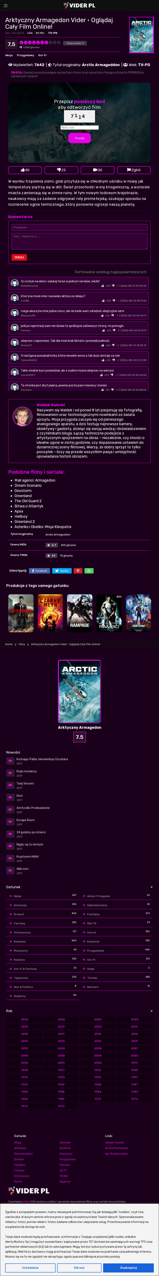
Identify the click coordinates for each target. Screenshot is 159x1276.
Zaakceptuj (128, 1268)
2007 (134, 1048)
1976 (134, 1098)
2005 (61, 1055)
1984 (97, 1091)
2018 (24, 1033)
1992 (97, 1077)
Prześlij (79, 138)
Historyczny (22, 932)
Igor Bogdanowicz (116, 1153)
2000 (98, 1062)
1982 (24, 1098)
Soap (90, 968)
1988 (97, 1084)
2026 (24, 1019)
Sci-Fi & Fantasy (25, 968)
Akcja (9, 55)
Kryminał (93, 941)
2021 (61, 1026)
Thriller (92, 977)
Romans (19, 959)
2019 (134, 1026)
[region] (79, 1240)
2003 (134, 1055)
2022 (24, 1026)
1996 (97, 1070)
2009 (61, 1048)
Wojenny (19, 996)
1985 (61, 1091)
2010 (24, 1048)
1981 (61, 1098)
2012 (97, 1041)
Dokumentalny (97, 905)
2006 (24, 1055)
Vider (26, 1201)
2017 (61, 1033)
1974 (24, 1106)
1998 (24, 1070)
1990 (24, 1084)
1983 (134, 1091)
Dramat (19, 914)
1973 (61, 1106)
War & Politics (23, 987)
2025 (61, 1019)
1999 (134, 1062)
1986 (24, 1091)
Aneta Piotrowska (116, 1148)
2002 (24, 1062)
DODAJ (19, 257)
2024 (98, 1019)
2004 (98, 1055)
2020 (98, 1026)
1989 (61, 1084)
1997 (61, 1070)
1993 (61, 1077)
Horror (91, 932)
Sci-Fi (42, 55)
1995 (134, 1070)
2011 (134, 1041)
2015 (134, 1033)
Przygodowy (25, 55)
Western (93, 987)
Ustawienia (30, 1268)
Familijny (93, 914)
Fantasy (19, 923)
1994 (24, 1077)
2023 (134, 1019)
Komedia (20, 941)
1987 (134, 1084)
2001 (61, 1062)
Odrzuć (79, 1268)
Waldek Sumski (51, 405)
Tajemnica (21, 977)
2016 (97, 1033)
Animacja (20, 905)
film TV (91, 923)
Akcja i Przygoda (98, 896)
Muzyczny (21, 950)
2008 (98, 1048)
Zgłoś (136, 170)
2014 (24, 1041)
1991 (134, 1077)
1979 (98, 1098)
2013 (61, 1041)
